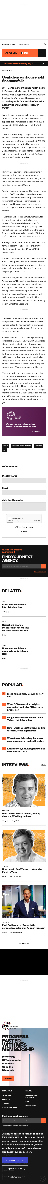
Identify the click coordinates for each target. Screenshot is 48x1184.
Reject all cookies (14, 1168)
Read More (36, 431)
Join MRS (8, 1078)
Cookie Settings (14, 1177)
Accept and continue (14, 1160)
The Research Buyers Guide (12, 551)
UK (4, 450)
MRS (13, 44)
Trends (39, 446)
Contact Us (7, 1091)
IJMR (27, 1101)
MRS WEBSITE (31, 1106)
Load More (24, 943)
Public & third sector (21, 446)
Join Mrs (5, 1103)
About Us (6, 1099)
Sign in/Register (24, 44)
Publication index (9, 1108)
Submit (24, 531)
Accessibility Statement (31, 1096)
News (5, 446)
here (29, 1151)
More (43, 764)
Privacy (29, 1091)
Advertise (6, 1095)
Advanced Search (40, 572)
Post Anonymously (25, 527)
